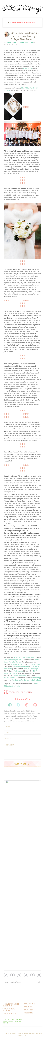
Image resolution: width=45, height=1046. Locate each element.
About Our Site (9, 1014)
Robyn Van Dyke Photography (24, 657)
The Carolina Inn (16, 664)
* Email (7, 732)
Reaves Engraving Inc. (32, 669)
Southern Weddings (22, 9)
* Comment (9, 745)
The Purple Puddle (34, 664)
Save (7, 110)
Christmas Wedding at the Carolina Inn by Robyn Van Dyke (24, 36)
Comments (22, 699)
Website (8, 739)
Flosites (23, 1036)
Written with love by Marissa (20, 692)
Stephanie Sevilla (20, 675)
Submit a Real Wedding (8, 1010)
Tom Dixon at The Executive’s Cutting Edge (26, 680)
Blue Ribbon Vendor (28, 88)
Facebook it (9, 112)
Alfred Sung (36, 678)
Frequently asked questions (10, 1005)
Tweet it (8, 114)
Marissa (9, 43)
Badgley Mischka (9, 678)
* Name (7, 726)
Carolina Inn (27, 68)
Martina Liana (18, 671)
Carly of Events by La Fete (13, 660)
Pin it (7, 116)
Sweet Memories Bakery (20, 666)
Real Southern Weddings (23, 43)
